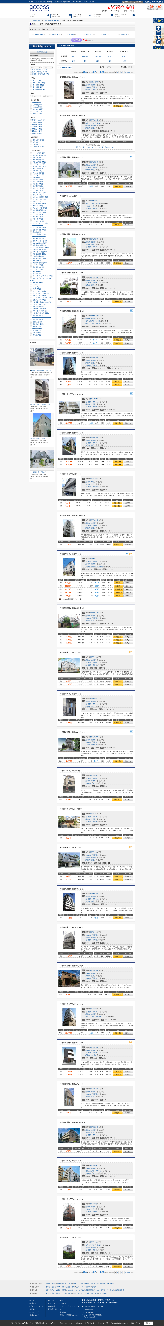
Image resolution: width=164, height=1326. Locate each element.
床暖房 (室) (36, 271)
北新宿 (96, 82)
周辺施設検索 (52, 1309)
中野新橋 (100, 566)
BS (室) (35, 287)
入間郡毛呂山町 (84, 1283)
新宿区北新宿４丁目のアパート (40, 438)
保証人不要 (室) (37, 168)
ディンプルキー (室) (39, 304)
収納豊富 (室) (37, 282)
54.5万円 (125, 56)
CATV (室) (36, 289)
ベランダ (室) (37, 219)
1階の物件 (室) (38, 324)
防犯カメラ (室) (38, 306)
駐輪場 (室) (36, 232)
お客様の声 (51, 1306)
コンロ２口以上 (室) (39, 243)
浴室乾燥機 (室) (38, 256)
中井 (64, 1293)
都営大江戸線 (89, 123)
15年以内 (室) (37, 131)
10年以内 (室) (37, 129)
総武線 (87, 85)
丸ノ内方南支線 (90, 566)
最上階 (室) (36, 330)
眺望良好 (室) (37, 184)
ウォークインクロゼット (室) (42, 276)
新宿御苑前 (39, 34)
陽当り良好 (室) (38, 160)
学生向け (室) (37, 201)
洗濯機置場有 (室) (38, 238)
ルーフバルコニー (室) (40, 223)
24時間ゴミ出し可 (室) (40, 313)
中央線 (87, 170)
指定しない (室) (38, 140)
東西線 (87, 128)
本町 (95, 558)
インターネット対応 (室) (40, 293)
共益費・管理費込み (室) (41, 74)
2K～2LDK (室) (38, 85)
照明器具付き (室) (39, 230)
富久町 (88, 1287)
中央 (95, 399)
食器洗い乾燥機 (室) (39, 245)
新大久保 (94, 744)
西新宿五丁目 (100, 1016)
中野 (92, 170)
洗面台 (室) (36, 260)
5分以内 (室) (37, 105)
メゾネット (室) (37, 217)
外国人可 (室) (37, 195)
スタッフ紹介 (52, 1303)
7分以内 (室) (37, 107)
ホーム (32, 1300)
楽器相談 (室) (37, 157)
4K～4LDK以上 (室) (39, 89)
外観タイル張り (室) (39, 241)
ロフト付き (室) (37, 214)
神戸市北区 (110, 1283)
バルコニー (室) (38, 221)
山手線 (87, 744)
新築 (61, 1300)
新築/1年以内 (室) (38, 120)
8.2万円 (73, 56)
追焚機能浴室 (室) (39, 254)
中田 (83, 1287)
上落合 (68, 1287)
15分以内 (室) (37, 111)
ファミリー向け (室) (39, 208)
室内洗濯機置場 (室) (39, 210)
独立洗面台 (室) (38, 267)
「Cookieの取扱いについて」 (119, 1323)
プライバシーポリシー (37, 1306)
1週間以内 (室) (38, 146)
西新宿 (72, 34)
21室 (97, 61)
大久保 (93, 89)
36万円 (110, 56)
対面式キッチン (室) (39, 249)
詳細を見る (117, 106)
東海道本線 (110, 1290)
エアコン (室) (37, 269)
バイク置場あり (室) (39, 234)
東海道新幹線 (119, 1290)
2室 (110, 61)
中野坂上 (90, 34)
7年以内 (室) (37, 127)
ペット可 (63, 1303)
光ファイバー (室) (39, 291)
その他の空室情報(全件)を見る (71, 599)
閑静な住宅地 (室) (39, 162)
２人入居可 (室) (38, 173)
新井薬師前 (103, 1293)
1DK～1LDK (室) (38, 83)
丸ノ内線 (88, 87)
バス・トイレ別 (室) (39, 252)
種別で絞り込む (42, 52)
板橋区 (75, 1283)
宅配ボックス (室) (39, 300)
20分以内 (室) (37, 113)
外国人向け (63, 1312)
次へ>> (127, 72)
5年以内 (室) (37, 124)
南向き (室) (36, 333)
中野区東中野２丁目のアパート (40, 472)
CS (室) (35, 284)
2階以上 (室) (37, 322)
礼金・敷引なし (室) (39, 72)
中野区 (92, 120)
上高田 (78, 1287)
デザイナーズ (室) (38, 164)
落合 (92, 128)
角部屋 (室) (36, 335)
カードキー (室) (37, 190)
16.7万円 (85, 56)
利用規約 (33, 1309)
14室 (73, 61)
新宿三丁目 (57, 34)
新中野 (106, 34)
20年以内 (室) (37, 133)
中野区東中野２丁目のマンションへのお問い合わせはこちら (95, 147)
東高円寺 (124, 34)
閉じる (148, 1323)
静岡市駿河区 (61, 1283)
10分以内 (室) (37, 109)
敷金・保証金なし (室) (39, 69)
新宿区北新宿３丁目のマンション (41, 404)
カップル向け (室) (39, 203)
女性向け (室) (37, 206)
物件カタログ (34, 1315)
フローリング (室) (39, 212)
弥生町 (94, 1287)
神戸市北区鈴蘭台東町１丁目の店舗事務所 (44, 370)
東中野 (93, 85)
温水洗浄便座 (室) (39, 258)
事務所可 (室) (37, 171)
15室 (84, 61)
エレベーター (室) (39, 227)
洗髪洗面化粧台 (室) (39, 263)
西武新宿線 (90, 1290)
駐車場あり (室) (37, 319)
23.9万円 (98, 56)
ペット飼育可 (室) (38, 153)
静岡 (96, 1293)
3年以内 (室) (37, 122)
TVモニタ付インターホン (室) (42, 298)
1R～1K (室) (37, 80)
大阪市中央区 (101, 1283)
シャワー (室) (37, 265)
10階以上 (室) (37, 326)
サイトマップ (34, 1312)
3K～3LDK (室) (37, 87)
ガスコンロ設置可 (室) (40, 197)
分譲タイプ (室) (37, 179)
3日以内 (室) (37, 144)
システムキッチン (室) (40, 247)
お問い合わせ (52, 1300)
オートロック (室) (39, 295)
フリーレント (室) (38, 188)
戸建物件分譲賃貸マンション (69, 1315)
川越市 (69, 1283)
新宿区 (92, 82)
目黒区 (93, 1283)
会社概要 (33, 1303)
